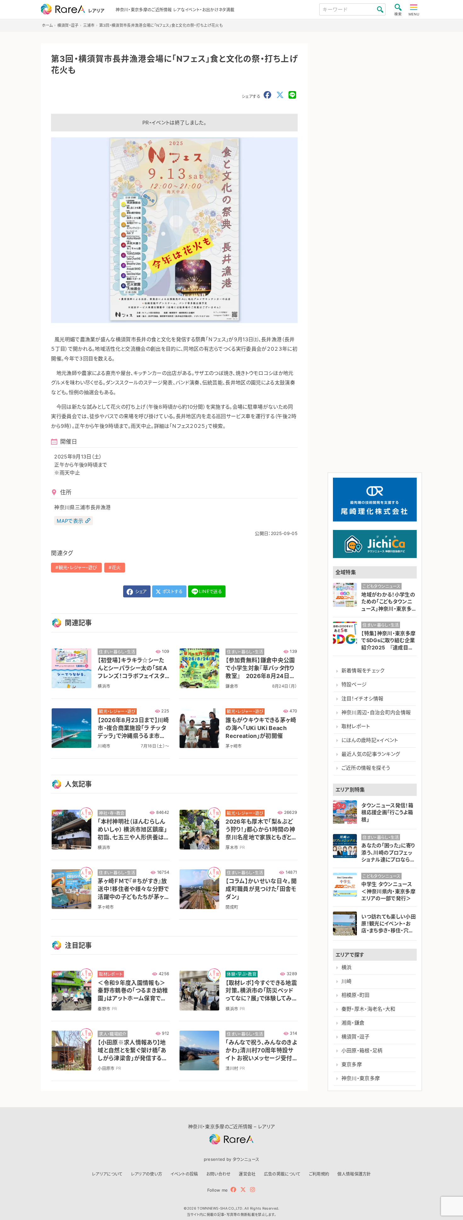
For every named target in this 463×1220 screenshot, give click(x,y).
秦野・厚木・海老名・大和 (368, 1009)
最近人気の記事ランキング (370, 754)
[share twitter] (280, 95)
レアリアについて (107, 1173)
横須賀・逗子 (355, 1037)
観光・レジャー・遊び (78, 567)
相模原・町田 (355, 995)
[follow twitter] (243, 1189)
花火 (116, 567)
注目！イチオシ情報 (362, 699)
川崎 (346, 981)
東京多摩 (351, 1065)
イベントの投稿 (184, 1173)
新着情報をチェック (363, 671)
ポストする (172, 591)
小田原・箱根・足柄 (362, 1051)
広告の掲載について (282, 1173)
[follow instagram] (252, 1189)
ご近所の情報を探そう (365, 768)
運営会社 (247, 1173)
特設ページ (354, 685)
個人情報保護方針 (354, 1173)
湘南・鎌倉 (353, 1023)
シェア (140, 591)
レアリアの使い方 (147, 1173)
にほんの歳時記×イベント (369, 740)
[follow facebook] (233, 1189)
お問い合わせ (218, 1173)
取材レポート (355, 726)
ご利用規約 (319, 1173)
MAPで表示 (70, 521)
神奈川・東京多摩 (360, 1078)
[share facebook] (267, 95)
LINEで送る (210, 591)
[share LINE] (292, 95)
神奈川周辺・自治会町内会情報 (376, 713)
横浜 (346, 967)
